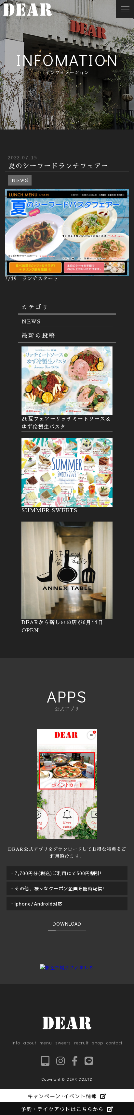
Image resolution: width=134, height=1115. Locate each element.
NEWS (19, 180)
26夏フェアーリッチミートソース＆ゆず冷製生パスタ (66, 423)
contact (114, 1043)
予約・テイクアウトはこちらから (62, 1108)
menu (46, 1043)
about (29, 1043)
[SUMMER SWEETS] (67, 502)
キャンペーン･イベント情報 (62, 1095)
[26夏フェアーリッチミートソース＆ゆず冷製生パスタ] (67, 411)
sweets (63, 1043)
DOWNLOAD (67, 923)
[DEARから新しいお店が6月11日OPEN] (67, 614)
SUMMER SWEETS (49, 510)
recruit (81, 1043)
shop (97, 1043)
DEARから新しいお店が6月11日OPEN (62, 626)
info (16, 1043)
